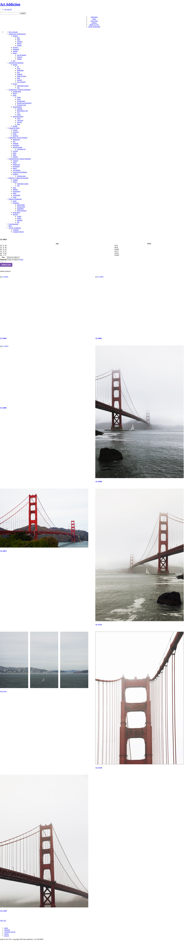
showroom (94, 21)
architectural (17, 91)
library (15, 93)
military (15, 189)
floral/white (21, 205)
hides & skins (21, 76)
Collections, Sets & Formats (18, 137)
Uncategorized (13, 224)
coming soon (21, 176)
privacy (6, 936)
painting (19, 41)
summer (19, 220)
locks (19, 99)
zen (14, 61)
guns (14, 187)
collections (94, 17)
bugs (18, 68)
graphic (15, 51)
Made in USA (94, 25)
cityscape (20, 120)
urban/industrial (18, 116)
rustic (14, 95)
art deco (15, 47)
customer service (9, 932)
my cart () (8, 9)
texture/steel (21, 101)
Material (3, 259)
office (15, 162)
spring (19, 218)
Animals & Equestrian (16, 63)
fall (18, 222)
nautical (15, 136)
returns (6, 934)
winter (19, 216)
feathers (19, 74)
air (18, 66)
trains (19, 114)
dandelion (20, 209)
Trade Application (94, 27)
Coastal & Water (14, 128)
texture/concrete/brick (24, 103)
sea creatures (21, 82)
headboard (16, 139)
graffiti (15, 126)
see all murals (21, 55)
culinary (15, 180)
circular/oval (21, 149)
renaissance (16, 191)
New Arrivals (13, 32)
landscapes (16, 212)
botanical (16, 203)
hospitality (16, 166)
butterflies (20, 70)
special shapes (17, 147)
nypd (14, 197)
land (18, 78)
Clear (21, 259)
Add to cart (6, 265)
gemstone (16, 49)
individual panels (22, 86)
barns (19, 97)
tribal (14, 193)
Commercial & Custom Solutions (20, 159)
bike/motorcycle (22, 111)
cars (18, 113)
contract (15, 161)
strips (14, 153)
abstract (15, 36)
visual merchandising (20, 172)
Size (3, 257)
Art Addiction (10, 4)
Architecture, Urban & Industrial (19, 89)
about (6, 928)
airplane (19, 109)
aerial (14, 201)
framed (15, 157)
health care (16, 164)
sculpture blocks (18, 232)
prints (94, 19)
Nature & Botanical (15, 199)
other (14, 155)
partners (94, 23)
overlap (15, 151)
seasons (15, 214)
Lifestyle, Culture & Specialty (19, 178)
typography (16, 195)
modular (15, 143)
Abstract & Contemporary (17, 34)
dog (18, 72)
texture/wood (21, 105)
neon (18, 118)
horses (15, 84)
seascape (16, 132)
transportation (17, 107)
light (18, 40)
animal (19, 59)
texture (19, 45)
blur (18, 38)
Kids (10, 226)
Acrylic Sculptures (15, 228)
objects (19, 122)
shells (15, 134)
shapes (19, 43)
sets (18, 88)
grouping (16, 145)
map (18, 124)
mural (15, 53)
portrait (19, 80)
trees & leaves (21, 210)
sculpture (16, 230)
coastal (15, 130)
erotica (15, 182)
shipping (7, 930)
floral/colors (21, 207)
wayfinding (16, 170)
